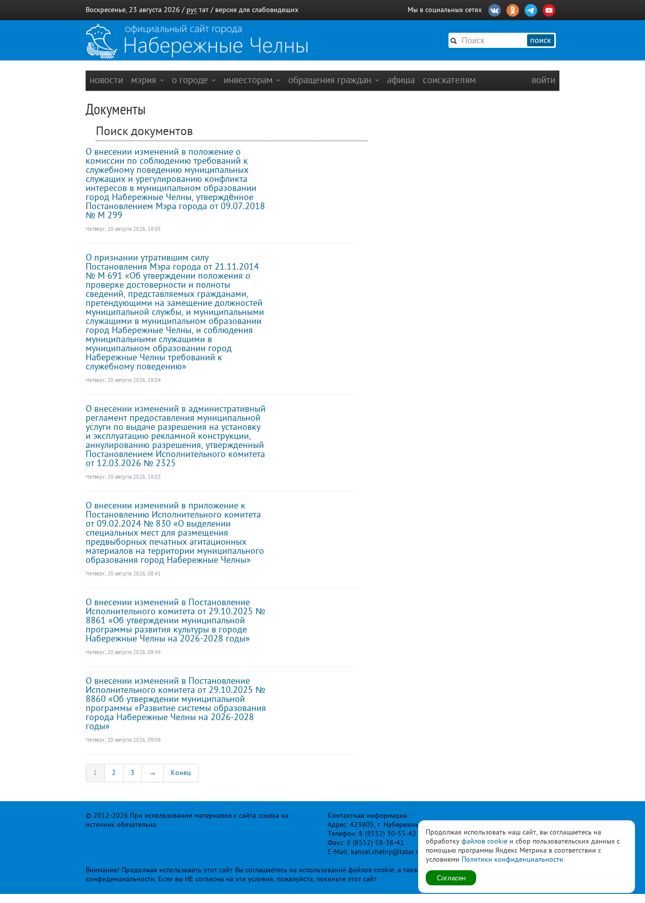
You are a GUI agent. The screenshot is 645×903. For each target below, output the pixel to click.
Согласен (451, 877)
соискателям (449, 80)
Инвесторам (249, 80)
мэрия (145, 80)
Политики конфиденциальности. (513, 859)
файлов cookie (484, 841)
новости (106, 80)
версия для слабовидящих (256, 10)
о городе (191, 80)
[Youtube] (549, 9)
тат (204, 10)
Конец (181, 773)
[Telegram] (531, 9)
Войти (543, 80)
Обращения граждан (331, 80)
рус (191, 10)
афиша (401, 80)
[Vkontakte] (494, 9)
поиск (540, 40)
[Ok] (513, 9)
